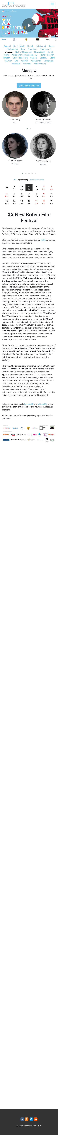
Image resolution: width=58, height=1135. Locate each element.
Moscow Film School (44, 75)
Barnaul (7, 46)
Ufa (16, 61)
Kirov (23, 49)
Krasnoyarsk (45, 49)
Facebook (28, 404)
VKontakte (42, 404)
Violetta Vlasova (15, 161)
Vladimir (24, 61)
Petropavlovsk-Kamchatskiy (24, 55)
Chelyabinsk (18, 46)
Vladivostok (35, 61)
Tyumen (8, 61)
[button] (27, 128)
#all (15, 180)
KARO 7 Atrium (27, 75)
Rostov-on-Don (47, 55)
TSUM (29, 78)
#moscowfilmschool (37, 180)
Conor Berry (15, 119)
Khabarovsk (12, 49)
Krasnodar (32, 49)
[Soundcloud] (36, 1119)
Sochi (52, 58)
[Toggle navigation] (52, 4)
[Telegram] (31, 1119)
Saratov (43, 58)
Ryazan (6, 58)
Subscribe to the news (29, 86)
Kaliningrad (41, 46)
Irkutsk (30, 46)
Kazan (51, 46)
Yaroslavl (27, 63)
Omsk (50, 52)
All (7, 188)
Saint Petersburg (20, 58)
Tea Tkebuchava (43, 161)
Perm (6, 55)
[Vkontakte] (22, 1119)
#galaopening (23, 180)
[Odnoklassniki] (27, 1119)
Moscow (9, 52)
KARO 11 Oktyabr (11, 75)
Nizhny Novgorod (23, 52)
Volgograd (48, 61)
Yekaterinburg (40, 63)
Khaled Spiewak (43, 119)
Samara (33, 58)
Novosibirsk (39, 52)
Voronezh (16, 63)
